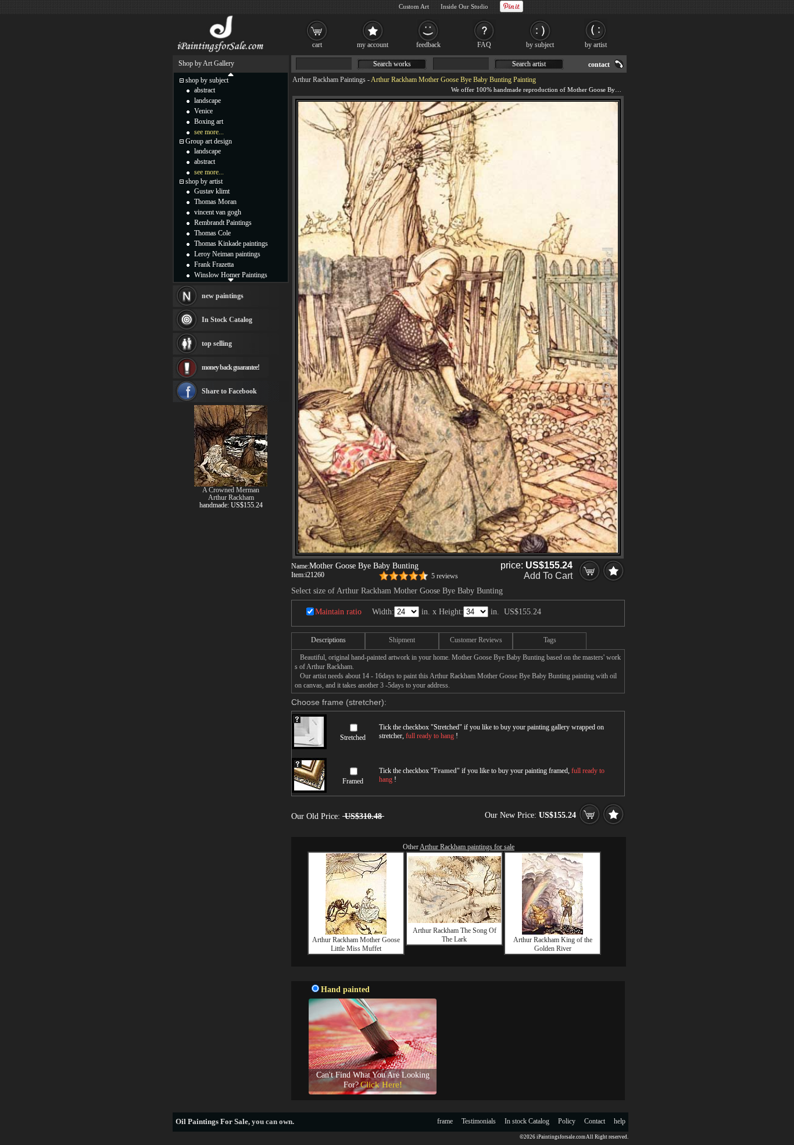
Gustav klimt (212, 191)
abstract (204, 90)
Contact (594, 1121)
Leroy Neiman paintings (227, 254)
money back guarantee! (230, 367)
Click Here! (381, 1084)
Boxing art (208, 121)
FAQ (484, 45)
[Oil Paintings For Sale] (221, 52)
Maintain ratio (338, 611)
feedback (428, 45)
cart (317, 45)
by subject (540, 45)
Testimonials (479, 1121)
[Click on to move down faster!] (231, 279)
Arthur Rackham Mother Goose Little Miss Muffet (356, 944)
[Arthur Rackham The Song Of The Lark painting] (454, 921)
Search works (392, 64)
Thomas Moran (215, 202)
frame (445, 1121)
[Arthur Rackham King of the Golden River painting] (552, 932)
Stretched (353, 737)
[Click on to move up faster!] (231, 74)
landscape (207, 100)
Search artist (529, 64)
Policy (566, 1121)
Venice (203, 111)
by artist (596, 45)
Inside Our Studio (464, 6)
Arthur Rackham (231, 497)
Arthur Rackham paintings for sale (467, 847)
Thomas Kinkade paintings (231, 243)
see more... (209, 132)
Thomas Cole (212, 233)
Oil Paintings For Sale (212, 1121)
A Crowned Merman (230, 490)
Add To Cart (548, 576)
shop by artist (204, 181)
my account (372, 45)
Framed (352, 781)
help (619, 1121)
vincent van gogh (217, 212)
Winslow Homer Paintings (230, 275)
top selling (217, 343)
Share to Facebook (229, 391)
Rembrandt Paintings (223, 223)
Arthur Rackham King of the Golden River (552, 944)
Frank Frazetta (214, 264)
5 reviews (444, 576)
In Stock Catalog (227, 320)
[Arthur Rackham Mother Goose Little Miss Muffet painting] (356, 932)
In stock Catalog (527, 1121)
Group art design (208, 141)
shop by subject (206, 80)
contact (599, 64)
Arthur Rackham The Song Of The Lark (454, 934)
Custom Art (414, 6)
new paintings (223, 296)
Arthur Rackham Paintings (329, 80)
